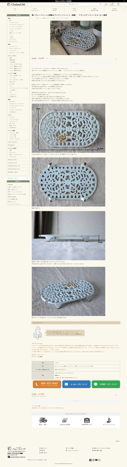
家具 (9, 18)
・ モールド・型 (12, 136)
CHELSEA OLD (62, 463)
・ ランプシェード (12, 46)
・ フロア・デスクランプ (14, 48)
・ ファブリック (12, 156)
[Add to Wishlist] (116, 59)
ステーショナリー (12, 142)
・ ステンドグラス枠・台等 (15, 64)
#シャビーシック (12, 162)
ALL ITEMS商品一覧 (54, 9)
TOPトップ (14, 9)
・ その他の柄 (11, 62)
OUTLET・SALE (12, 172)
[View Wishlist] (112, 4)
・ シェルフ (11, 30)
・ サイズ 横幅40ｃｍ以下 (15, 66)
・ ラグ (10, 92)
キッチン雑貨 (11, 130)
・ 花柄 (10, 57)
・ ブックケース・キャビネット (16, 24)
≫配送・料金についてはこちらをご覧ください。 (64, 373)
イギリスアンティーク (14, 166)
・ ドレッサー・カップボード (15, 26)
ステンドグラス (12, 55)
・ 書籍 (10, 150)
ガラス (10, 115)
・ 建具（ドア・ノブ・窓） (15, 32)
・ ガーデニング (12, 94)
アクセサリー (11, 145)
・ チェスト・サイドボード (15, 28)
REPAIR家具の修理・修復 (94, 9)
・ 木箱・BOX (11, 81)
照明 (9, 44)
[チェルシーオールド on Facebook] (89, 460)
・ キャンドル (11, 152)
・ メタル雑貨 (11, 90)
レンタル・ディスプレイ (14, 204)
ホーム (33, 18)
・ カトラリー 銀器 (13, 132)
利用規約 (45, 459)
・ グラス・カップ (12, 121)
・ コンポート (11, 117)
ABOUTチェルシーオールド (35, 9)
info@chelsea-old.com (50, 407)
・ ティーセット (12, 107)
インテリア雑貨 (12, 73)
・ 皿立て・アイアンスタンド (15, 154)
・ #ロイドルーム (12, 41)
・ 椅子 (10, 20)
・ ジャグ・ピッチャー (13, 119)
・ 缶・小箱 (11, 83)
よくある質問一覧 (12, 199)
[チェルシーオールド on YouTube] (95, 460)
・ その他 (10, 37)
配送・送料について (13, 189)
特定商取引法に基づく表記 (31, 459)
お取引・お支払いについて (15, 187)
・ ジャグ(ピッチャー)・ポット (16, 105)
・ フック (10, 86)
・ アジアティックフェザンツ (15, 109)
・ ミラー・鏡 (11, 77)
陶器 (9, 99)
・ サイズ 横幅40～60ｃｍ (15, 68)
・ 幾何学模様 (11, 60)
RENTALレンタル (74, 9)
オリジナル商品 (12, 148)
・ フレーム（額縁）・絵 (14, 75)
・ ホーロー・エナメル (13, 139)
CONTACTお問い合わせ (114, 9)
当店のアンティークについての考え (17, 194)
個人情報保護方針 (40, 459)
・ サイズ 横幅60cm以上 (14, 70)
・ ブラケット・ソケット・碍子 (16, 52)
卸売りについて (12, 201)
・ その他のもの (12, 96)
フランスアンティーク (14, 169)
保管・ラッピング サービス (15, 191)
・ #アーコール (12, 39)
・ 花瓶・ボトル (12, 125)
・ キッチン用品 (12, 134)
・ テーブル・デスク (13, 22)
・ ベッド (10, 35)
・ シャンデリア (12, 50)
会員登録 (10, 184)
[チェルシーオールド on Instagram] (92, 460)
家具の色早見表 (12, 196)
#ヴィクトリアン (12, 159)
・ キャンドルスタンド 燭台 (15, 79)
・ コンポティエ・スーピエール (16, 103)
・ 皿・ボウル (11, 101)
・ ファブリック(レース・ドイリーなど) (18, 88)
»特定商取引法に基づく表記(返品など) (39, 396)
